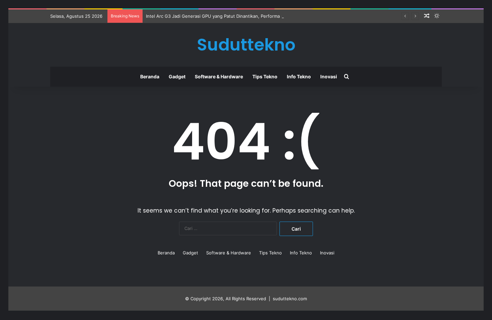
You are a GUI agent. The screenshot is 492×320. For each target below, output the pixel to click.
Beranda (149, 76)
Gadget (177, 76)
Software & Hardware (219, 76)
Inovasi (328, 76)
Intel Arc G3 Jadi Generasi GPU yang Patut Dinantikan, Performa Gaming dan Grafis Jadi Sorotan (246, 16)
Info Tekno (299, 76)
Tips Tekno (264, 76)
